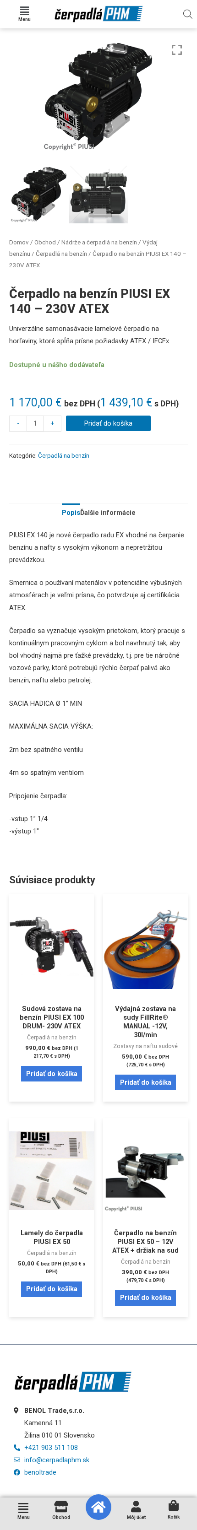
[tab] (71, 513)
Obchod (45, 242)
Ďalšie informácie (108, 512)
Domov (19, 242)
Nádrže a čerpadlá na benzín (99, 242)
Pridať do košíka (108, 423)
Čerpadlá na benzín (61, 253)
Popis (71, 512)
